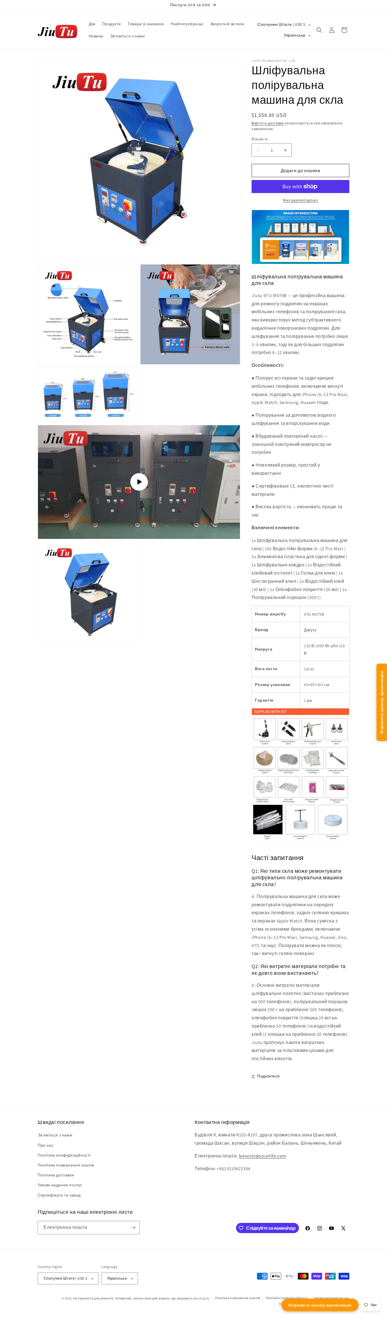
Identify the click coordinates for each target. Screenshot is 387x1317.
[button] (319, 30)
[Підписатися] (133, 1227)
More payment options (300, 200)
